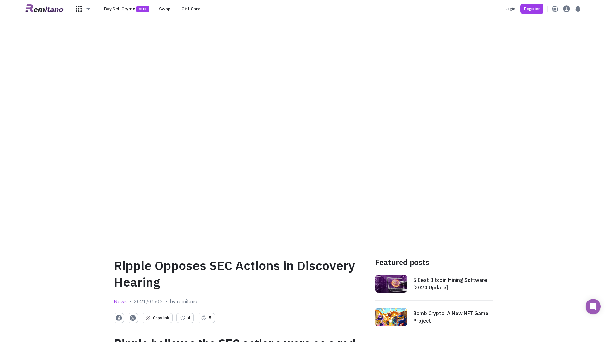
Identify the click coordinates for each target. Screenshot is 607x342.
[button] (83, 9)
